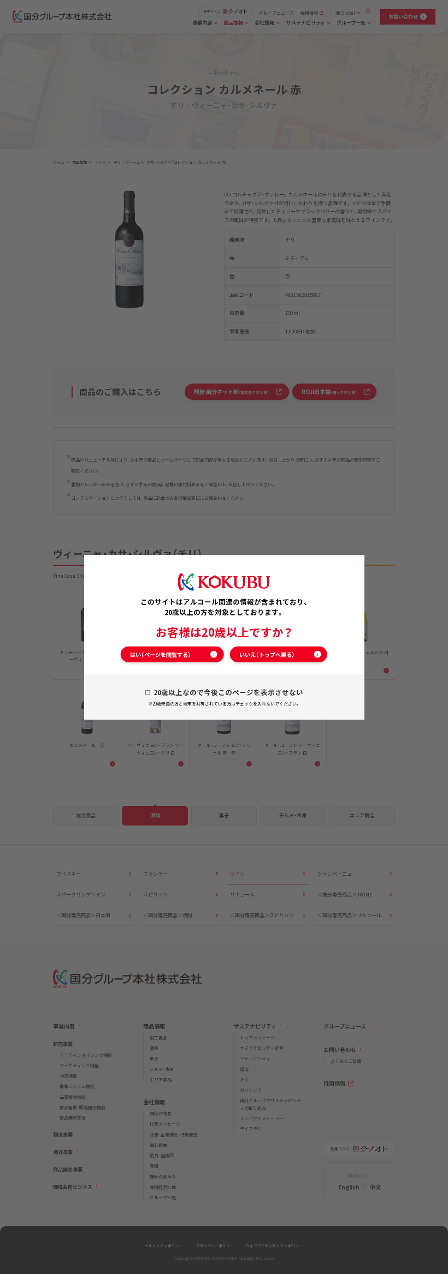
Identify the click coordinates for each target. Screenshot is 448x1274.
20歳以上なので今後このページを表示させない (228, 692)
